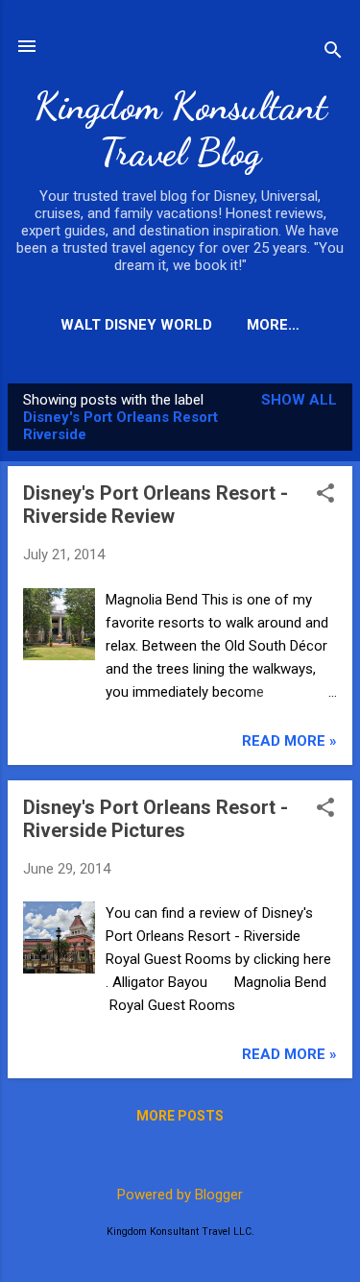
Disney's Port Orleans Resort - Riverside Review (155, 504)
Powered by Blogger (180, 1194)
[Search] (333, 52)
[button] (325, 494)
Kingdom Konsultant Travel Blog (180, 129)
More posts (180, 1115)
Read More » (289, 741)
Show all (299, 399)
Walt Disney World (136, 324)
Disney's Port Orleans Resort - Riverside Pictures (155, 819)
